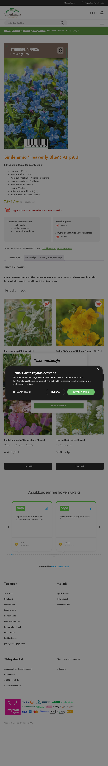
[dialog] (54, 383)
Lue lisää (29, 384)
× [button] (98, 369)
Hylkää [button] (55, 391)
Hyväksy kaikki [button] (81, 391)
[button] (22, 392)
